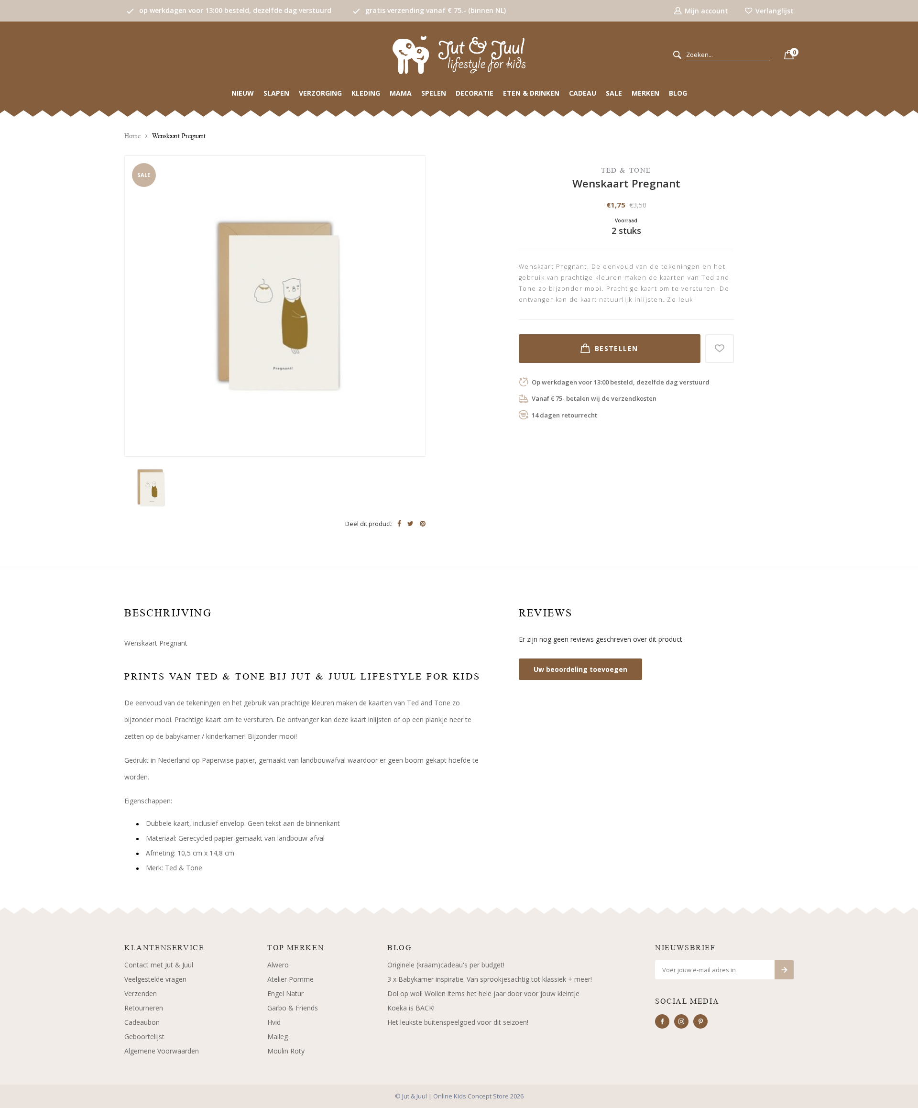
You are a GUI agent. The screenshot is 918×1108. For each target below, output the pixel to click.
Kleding (365, 93)
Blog (678, 93)
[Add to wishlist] (719, 348)
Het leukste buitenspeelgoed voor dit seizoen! (457, 1022)
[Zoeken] (677, 55)
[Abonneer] (784, 969)
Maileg (277, 1036)
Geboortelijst (144, 1036)
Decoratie (474, 93)
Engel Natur (285, 993)
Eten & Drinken (531, 93)
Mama (401, 93)
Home (132, 136)
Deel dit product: (369, 523)
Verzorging (320, 93)
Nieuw (242, 93)
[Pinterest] (700, 1021)
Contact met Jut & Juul (158, 964)
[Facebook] (662, 1021)
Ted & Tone (626, 170)
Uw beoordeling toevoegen (580, 669)
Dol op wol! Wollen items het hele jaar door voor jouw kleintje (483, 993)
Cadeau (582, 93)
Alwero (278, 964)
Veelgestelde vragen (155, 979)
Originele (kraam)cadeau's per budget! (445, 964)
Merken (645, 93)
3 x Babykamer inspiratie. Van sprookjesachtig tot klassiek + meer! (489, 979)
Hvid (274, 1022)
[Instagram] (681, 1021)
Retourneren (143, 1007)
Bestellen (616, 348)
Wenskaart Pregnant (179, 136)
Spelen (433, 93)
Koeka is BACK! (411, 1007)
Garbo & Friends (292, 1007)
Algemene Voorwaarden (161, 1050)
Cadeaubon (142, 1022)
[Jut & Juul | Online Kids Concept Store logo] (459, 54)
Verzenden (140, 993)
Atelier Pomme (290, 979)
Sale (614, 93)
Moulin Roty (286, 1050)
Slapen (276, 93)
